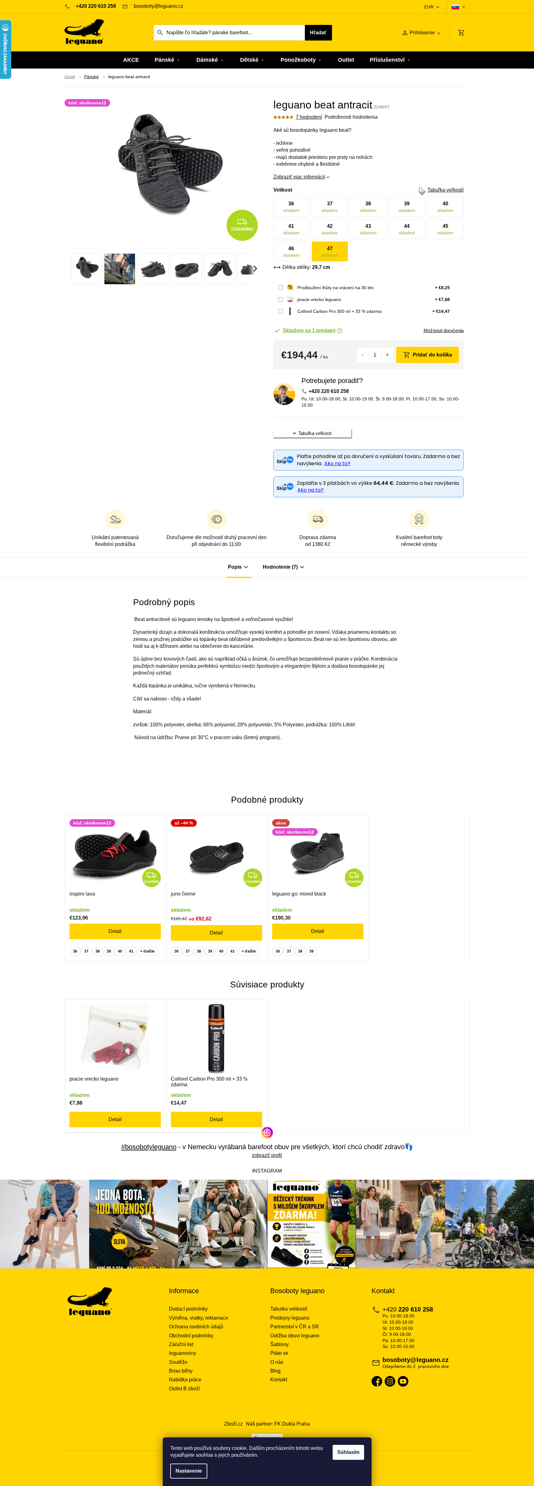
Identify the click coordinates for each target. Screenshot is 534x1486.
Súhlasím (348, 1452)
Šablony (279, 1344)
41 (131, 951)
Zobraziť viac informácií (299, 176)
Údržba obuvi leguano (294, 1335)
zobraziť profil (267, 1155)
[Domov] (69, 77)
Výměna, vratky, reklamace (198, 1318)
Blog (275, 1371)
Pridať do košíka (432, 354)
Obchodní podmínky (191, 1335)
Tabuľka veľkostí (445, 190)
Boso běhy (181, 1371)
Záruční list (181, 1344)
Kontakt (278, 1379)
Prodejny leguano (290, 1318)
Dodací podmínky (188, 1309)
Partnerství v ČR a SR (294, 1326)
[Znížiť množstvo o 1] (363, 355)
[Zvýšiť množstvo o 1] (387, 355)
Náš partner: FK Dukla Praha (278, 1423)
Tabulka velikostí (288, 1309)
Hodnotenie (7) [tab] (280, 567)
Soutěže (178, 1362)
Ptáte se (279, 1353)
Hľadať (318, 32)
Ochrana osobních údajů (196, 1326)
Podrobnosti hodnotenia (351, 117)
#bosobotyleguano (148, 1147)
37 (86, 951)
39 (109, 951)
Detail (115, 931)
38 (97, 951)
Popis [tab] (235, 567)
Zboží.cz (233, 1423)
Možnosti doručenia (444, 330)
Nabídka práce (185, 1379)
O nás (276, 1362)
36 (75, 951)
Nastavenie (189, 1471)
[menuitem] (131, 60)
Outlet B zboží (184, 1388)
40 (120, 951)
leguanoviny (182, 1353)
